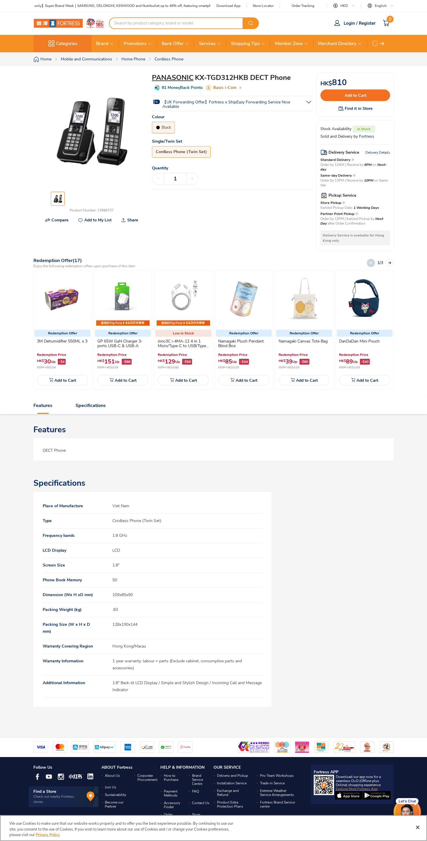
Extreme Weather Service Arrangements (277, 792)
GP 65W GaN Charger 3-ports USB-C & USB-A (120, 343)
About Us (112, 775)
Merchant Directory (337, 43)
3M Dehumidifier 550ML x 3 (62, 341)
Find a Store (44, 791)
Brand (102, 43)
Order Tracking (303, 5)
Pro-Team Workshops (277, 775)
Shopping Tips (245, 43)
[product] (62, 299)
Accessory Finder (172, 805)
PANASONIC (172, 77)
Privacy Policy (48, 835)
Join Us (110, 787)
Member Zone (289, 43)
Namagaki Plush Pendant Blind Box (241, 343)
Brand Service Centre (197, 779)
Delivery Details (377, 152)
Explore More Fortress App (357, 789)
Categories (66, 43)
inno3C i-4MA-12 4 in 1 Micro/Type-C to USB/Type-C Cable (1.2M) (183, 345)
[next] (382, 43)
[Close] (417, 827)
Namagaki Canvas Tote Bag (303, 341)
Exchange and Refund (228, 792)
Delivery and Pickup (232, 775)
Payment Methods (170, 793)
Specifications (91, 405)
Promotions (135, 43)
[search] (251, 23)
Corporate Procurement (147, 777)
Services (207, 43)
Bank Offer (173, 43)
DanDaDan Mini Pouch (359, 341)
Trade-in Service (272, 783)
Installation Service (232, 783)
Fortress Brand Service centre (277, 804)
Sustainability (115, 794)
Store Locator (263, 6)
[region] (213, 828)
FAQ (195, 791)
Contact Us (200, 803)
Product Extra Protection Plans (230, 804)
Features (42, 405)
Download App (228, 5)
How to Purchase (171, 777)
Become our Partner (114, 804)
